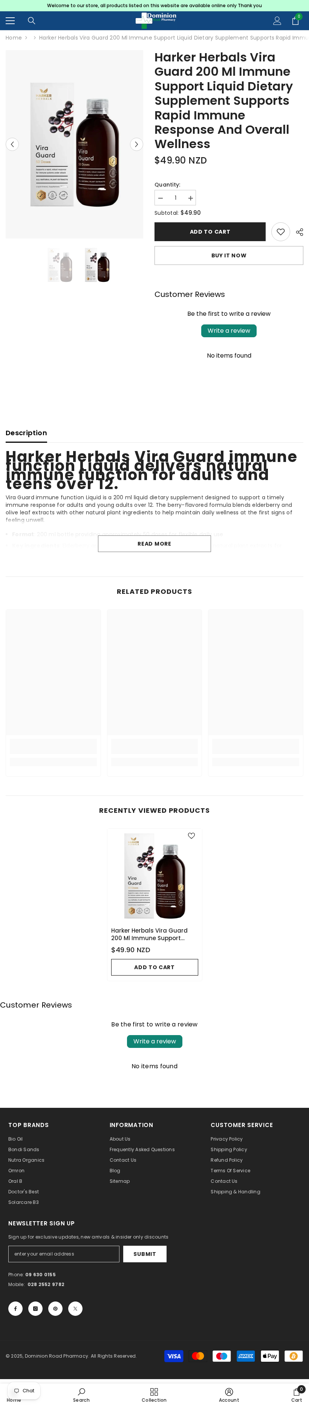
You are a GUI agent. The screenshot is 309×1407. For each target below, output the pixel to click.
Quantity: (167, 184)
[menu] (10, 20)
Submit (144, 1254)
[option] (154, 5)
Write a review (229, 330)
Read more (154, 544)
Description (26, 432)
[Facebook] (15, 1308)
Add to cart (210, 232)
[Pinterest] (55, 1308)
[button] (12, 144)
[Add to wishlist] (280, 231)
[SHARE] (296, 232)
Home (14, 37)
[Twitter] (75, 1308)
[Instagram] (35, 1308)
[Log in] (277, 21)
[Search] (31, 20)
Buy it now (229, 255)
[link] (53, 746)
